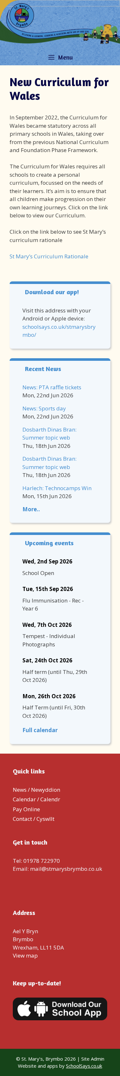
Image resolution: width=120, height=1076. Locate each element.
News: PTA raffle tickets (51, 387)
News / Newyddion (36, 789)
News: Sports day (44, 408)
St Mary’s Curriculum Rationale (49, 256)
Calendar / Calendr (36, 799)
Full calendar (40, 730)
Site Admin (92, 1059)
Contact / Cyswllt (33, 818)
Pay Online (26, 809)
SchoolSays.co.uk (84, 1066)
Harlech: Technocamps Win (57, 488)
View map (25, 955)
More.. (31, 509)
